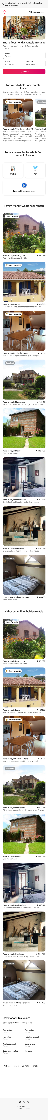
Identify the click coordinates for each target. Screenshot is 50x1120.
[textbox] (13, 64)
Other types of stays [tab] (11, 1023)
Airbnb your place (36, 12)
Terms (28, 1109)
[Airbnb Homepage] (4, 12)
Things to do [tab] (27, 1023)
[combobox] (24, 56)
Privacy (20, 1109)
